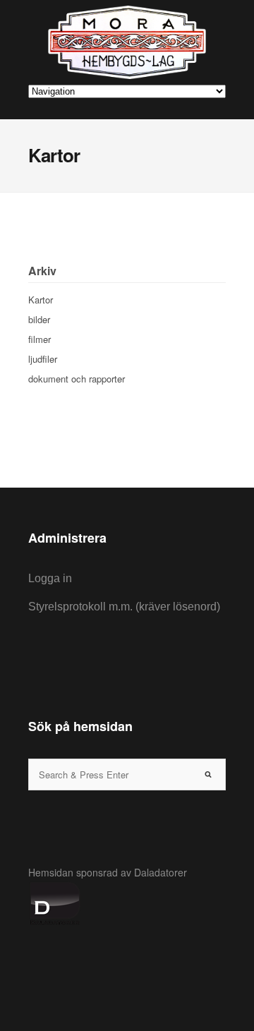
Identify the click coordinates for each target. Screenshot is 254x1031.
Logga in (50, 578)
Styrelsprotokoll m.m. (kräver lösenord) (124, 607)
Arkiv (42, 271)
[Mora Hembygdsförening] (127, 42)
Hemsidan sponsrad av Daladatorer (107, 872)
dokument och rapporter (76, 378)
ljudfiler (42, 359)
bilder (39, 319)
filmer (39, 339)
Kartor (40, 299)
